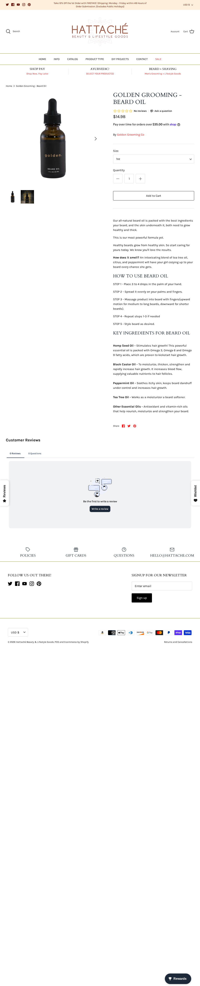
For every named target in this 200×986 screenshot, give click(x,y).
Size (116, 151)
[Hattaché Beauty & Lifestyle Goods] (100, 32)
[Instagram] (23, 4)
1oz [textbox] (118, 159)
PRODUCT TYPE (95, 59)
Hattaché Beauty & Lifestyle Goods (35, 642)
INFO (57, 59)
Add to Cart (153, 196)
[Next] (95, 138)
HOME (42, 59)
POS (57, 642)
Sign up (142, 598)
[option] (53, 139)
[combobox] (153, 159)
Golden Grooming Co (130, 134)
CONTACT (142, 59)
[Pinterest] (29, 4)
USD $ (186, 4)
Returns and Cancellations (178, 642)
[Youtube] (18, 4)
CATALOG (72, 59)
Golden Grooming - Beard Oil (31, 86)
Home (9, 86)
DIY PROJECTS (120, 59)
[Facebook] (12, 4)
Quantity (119, 170)
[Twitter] (7, 4)
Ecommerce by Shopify (76, 642)
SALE (158, 59)
